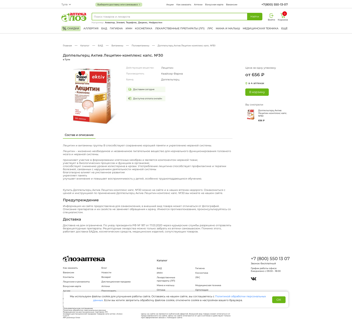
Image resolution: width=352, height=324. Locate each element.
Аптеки (198, 4)
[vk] (253, 279)
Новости (106, 272)
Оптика (161, 289)
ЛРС (210, 28)
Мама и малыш (228, 28)
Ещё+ (285, 28)
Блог (104, 267)
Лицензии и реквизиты (76, 281)
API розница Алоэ (71, 318)
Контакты (68, 277)
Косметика (143, 28)
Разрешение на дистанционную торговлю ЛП (85, 312)
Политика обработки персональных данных (84, 310)
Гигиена (116, 28)
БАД (104, 28)
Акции (170, 4)
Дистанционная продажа (116, 281)
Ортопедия (201, 289)
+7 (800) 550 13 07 (270, 258)
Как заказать (183, 4)
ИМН (129, 28)
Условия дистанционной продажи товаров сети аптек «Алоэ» (93, 314)
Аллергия (90, 28)
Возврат (106, 277)
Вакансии (231, 4)
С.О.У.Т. (66, 316)
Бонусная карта (214, 4)
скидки (71, 28)
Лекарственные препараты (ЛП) (180, 28)
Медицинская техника (260, 28)
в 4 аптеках (256, 83)
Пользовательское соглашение (78, 308)
